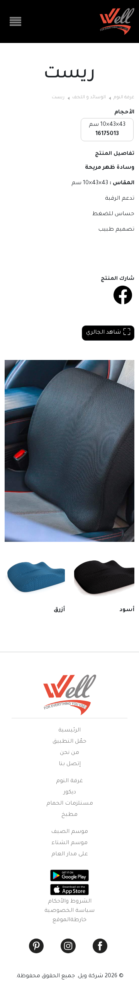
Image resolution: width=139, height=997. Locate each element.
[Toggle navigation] (15, 21)
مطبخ (69, 815)
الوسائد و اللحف (89, 97)
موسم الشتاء (69, 843)
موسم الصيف (69, 832)
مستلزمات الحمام (69, 804)
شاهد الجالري (103, 333)
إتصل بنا (70, 764)
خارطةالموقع (69, 920)
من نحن (69, 753)
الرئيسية (69, 731)
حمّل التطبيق (69, 742)
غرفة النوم (124, 97)
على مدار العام (69, 854)
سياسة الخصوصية (69, 911)
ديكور (69, 793)
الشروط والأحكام (70, 902)
